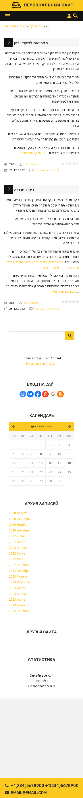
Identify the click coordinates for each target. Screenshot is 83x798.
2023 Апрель (18, 594)
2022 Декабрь (19, 570)
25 (69, 472)
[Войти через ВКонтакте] (30, 394)
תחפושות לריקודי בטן (31, 43)
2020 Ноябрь (18, 524)
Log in (52, 363)
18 (69, 463)
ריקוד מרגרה (24, 189)
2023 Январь (18, 576)
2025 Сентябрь (20, 611)
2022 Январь (18, 536)
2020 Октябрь (19, 519)
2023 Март (17, 588)
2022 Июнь (17, 553)
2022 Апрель (18, 547)
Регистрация (35, 363)
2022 (22, 26)
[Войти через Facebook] (38, 394)
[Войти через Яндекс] (45, 394)
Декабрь (35, 26)
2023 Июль (17, 599)
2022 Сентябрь (20, 565)
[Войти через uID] (22, 394)
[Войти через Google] (53, 394)
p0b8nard (31, 164)
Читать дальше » (32, 153)
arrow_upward (73, 788)
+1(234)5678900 (27, 785)
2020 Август (18, 513)
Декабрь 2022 (41, 426)
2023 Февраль (19, 582)
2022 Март (17, 542)
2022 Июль (17, 559)
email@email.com (29, 792)
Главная (9, 26)
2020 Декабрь (19, 530)
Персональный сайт (48, 5)
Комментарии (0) (46, 170)
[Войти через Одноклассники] (60, 394)
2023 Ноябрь (18, 605)
